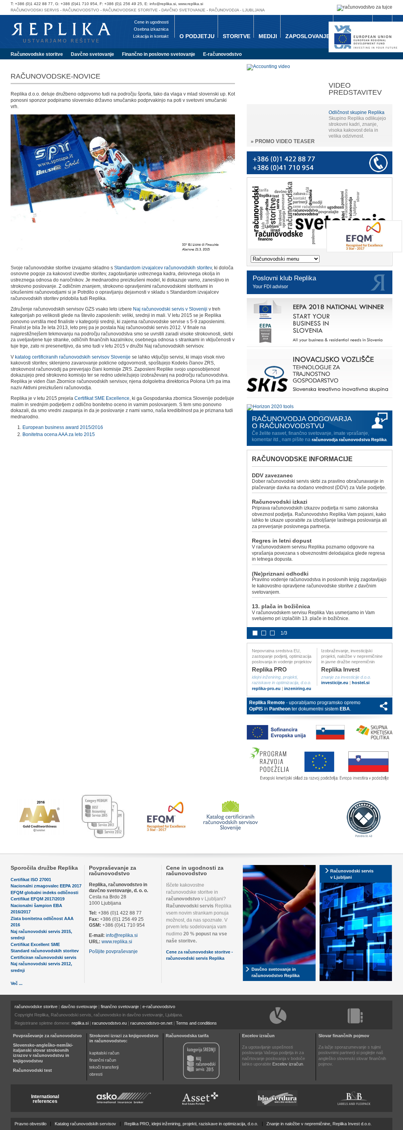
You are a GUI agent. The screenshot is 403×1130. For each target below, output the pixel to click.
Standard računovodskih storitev (45, 950)
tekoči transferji (103, 1067)
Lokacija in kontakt (150, 36)
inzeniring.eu (297, 688)
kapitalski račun (104, 1053)
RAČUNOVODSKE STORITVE (130, 10)
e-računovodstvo (158, 1006)
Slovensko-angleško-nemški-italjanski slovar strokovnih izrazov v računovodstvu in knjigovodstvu (43, 1053)
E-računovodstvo (222, 54)
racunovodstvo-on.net (151, 1023)
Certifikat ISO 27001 (31, 879)
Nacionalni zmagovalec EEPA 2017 (46, 885)
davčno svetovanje (79, 1006)
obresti (95, 1074)
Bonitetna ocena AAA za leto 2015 (58, 434)
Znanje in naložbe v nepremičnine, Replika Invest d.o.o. (319, 1123)
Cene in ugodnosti (151, 22)
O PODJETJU (196, 36)
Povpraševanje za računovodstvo (112, 870)
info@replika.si (122, 935)
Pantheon (279, 709)
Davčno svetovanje (92, 54)
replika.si (80, 1023)
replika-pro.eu (266, 688)
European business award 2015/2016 (62, 427)
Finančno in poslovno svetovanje (158, 54)
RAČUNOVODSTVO (81, 10)
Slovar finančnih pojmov (343, 1035)
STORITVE (236, 36)
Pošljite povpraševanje (113, 951)
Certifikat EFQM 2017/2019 (38, 898)
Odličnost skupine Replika (357, 112)
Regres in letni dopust (282, 540)
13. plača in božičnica (281, 606)
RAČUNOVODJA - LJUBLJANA (237, 10)
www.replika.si (117, 941)
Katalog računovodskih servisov (85, 1123)
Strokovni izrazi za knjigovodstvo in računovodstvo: (124, 1038)
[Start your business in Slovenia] (319, 347)
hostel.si (361, 682)
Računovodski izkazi (279, 502)
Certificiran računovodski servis (43, 957)
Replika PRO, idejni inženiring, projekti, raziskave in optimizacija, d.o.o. (191, 1123)
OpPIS (256, 709)
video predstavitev (355, 88)
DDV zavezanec (272, 475)
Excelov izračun (258, 1035)
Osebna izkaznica (151, 29)
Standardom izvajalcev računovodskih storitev (163, 268)
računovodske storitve (36, 1006)
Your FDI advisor (270, 286)
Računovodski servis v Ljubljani (351, 874)
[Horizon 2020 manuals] (270, 406)
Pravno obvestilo (30, 1123)
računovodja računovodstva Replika (349, 439)
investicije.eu (334, 682)
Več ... (16, 983)
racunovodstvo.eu (109, 1023)
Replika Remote (267, 702)
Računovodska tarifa (187, 1035)
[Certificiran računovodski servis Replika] (231, 831)
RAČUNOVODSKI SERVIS (35, 10)
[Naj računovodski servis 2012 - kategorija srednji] (201, 1078)
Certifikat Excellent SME (35, 944)
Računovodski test (32, 1070)
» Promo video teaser (282, 141)
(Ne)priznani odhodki (280, 574)
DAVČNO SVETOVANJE (183, 10)
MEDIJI (268, 36)
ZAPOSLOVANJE (307, 36)
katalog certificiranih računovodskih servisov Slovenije (73, 357)
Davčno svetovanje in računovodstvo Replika (275, 972)
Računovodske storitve (37, 54)
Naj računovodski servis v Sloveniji (170, 309)
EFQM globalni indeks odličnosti (44, 892)
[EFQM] (364, 251)
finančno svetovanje (120, 1006)
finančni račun (102, 1060)
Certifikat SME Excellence (101, 398)
